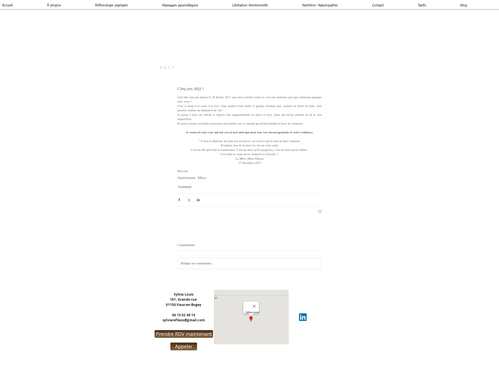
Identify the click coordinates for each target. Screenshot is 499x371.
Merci (202, 178)
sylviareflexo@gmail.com (184, 320)
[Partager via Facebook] (179, 200)
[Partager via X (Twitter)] (189, 200)
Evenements (184, 186)
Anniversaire (186, 178)
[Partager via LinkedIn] (198, 200)
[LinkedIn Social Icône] (303, 317)
